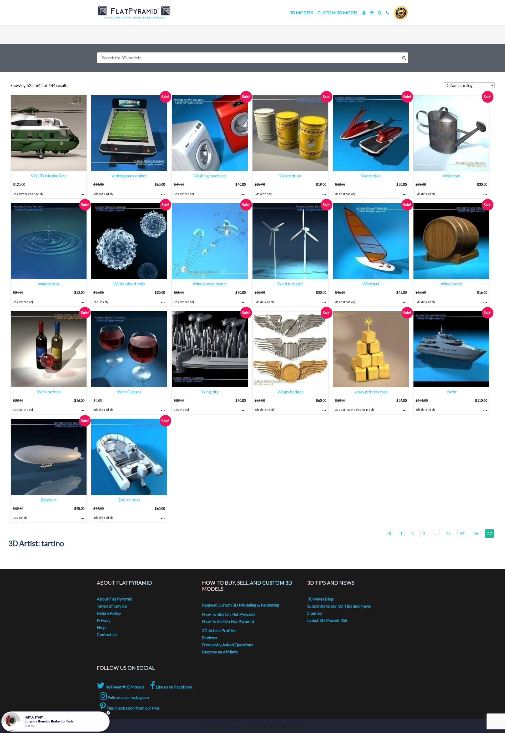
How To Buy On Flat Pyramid (228, 614)
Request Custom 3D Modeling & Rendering (240, 604)
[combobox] (252, 57)
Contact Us (107, 634)
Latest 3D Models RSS (327, 620)
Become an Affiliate (220, 651)
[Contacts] (387, 12)
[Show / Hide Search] (380, 12)
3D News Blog (320, 598)
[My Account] (363, 12)
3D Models (301, 12)
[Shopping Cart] (371, 12)
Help (101, 627)
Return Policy (109, 612)
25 (462, 533)
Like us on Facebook (174, 686)
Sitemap (314, 612)
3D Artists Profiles (219, 630)
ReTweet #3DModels (124, 686)
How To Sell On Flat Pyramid (228, 621)
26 (475, 533)
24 (448, 533)
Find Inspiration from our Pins (133, 707)
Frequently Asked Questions (227, 644)
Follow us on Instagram (128, 697)
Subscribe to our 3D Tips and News (339, 605)
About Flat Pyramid (114, 598)
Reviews (209, 637)
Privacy (103, 620)
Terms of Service (112, 605)
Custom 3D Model (337, 12)
